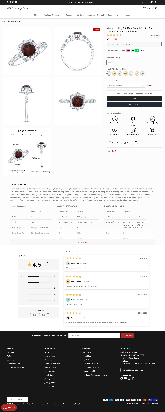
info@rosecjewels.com (134, 358)
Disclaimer (155, 403)
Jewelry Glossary (51, 382)
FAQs (9, 356)
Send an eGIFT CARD (90, 363)
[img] (114, 35)
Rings (36, 15)
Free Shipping (87, 356)
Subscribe (128, 336)
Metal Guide (49, 375)
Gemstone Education (52, 363)
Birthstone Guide (51, 360)
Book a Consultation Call (132, 370)
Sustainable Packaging (90, 367)
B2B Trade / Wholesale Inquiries (94, 375)
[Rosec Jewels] (19, 8)
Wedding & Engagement (52, 15)
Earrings (69, 15)
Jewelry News (50, 356)
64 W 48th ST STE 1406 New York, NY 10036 (138, 363)
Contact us (11, 360)
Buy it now (134, 105)
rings (9, 21)
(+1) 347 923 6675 (132, 352)
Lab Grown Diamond (96, 15)
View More (82, 242)
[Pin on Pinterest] (115, 151)
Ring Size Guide (51, 371)
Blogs (47, 352)
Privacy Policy (145, 403)
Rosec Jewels (16, 404)
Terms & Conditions (132, 403)
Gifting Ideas (49, 386)
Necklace (80, 15)
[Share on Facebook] (113, 151)
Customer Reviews (13, 363)
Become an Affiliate (89, 371)
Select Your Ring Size (115, 81)
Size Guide (149, 85)
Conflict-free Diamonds (15, 367)
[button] (145, 8)
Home (4, 21)
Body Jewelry (113, 15)
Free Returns (87, 360)
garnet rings (16, 21)
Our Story (10, 352)
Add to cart (134, 99)
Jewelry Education (51, 367)
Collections (126, 15)
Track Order (86, 352)
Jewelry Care (49, 378)
